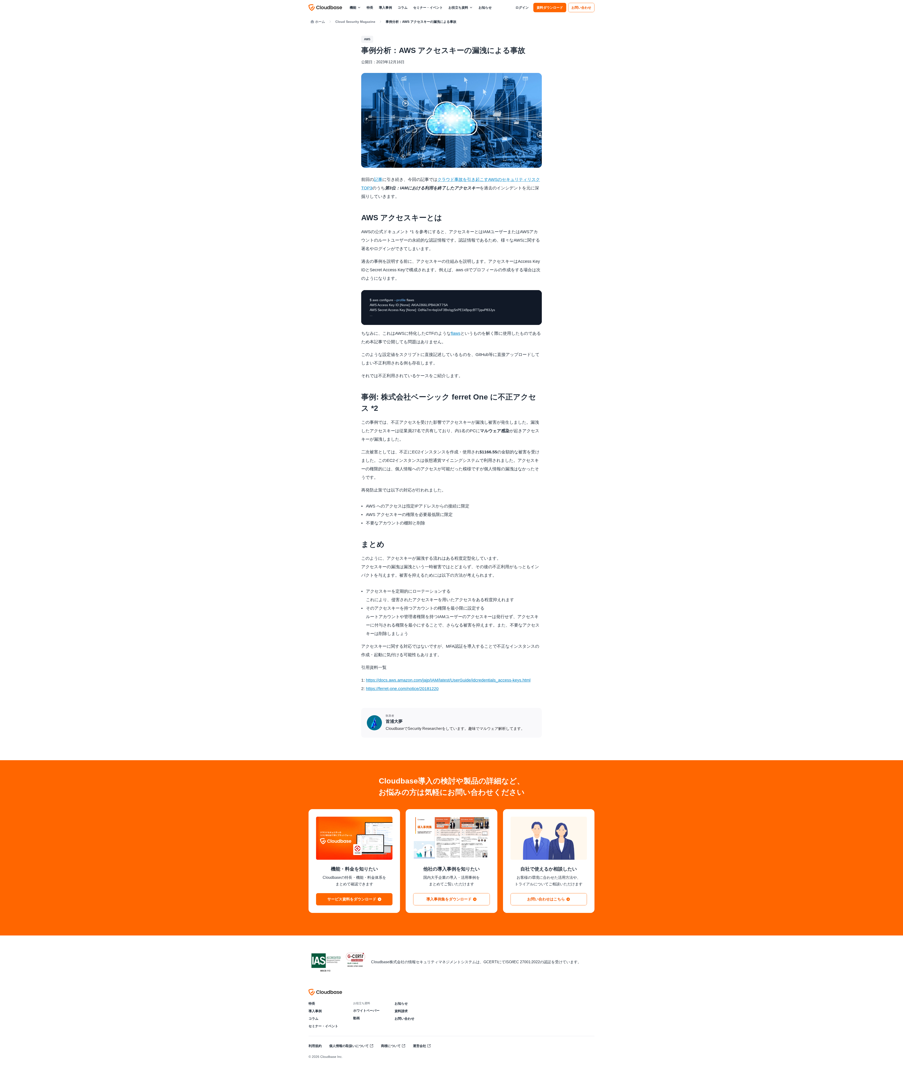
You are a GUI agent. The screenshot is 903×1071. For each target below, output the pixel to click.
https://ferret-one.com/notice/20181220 (402, 688)
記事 (378, 179)
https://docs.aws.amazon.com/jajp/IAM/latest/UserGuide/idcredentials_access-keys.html (448, 680)
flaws (455, 333)
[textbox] (451, 307)
